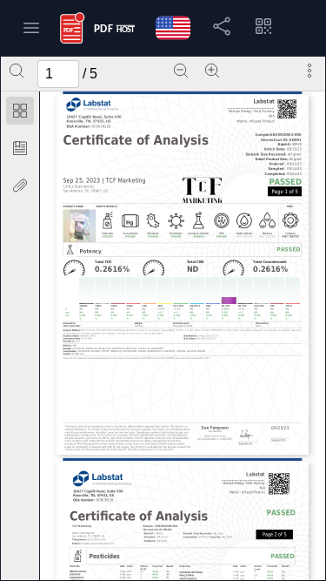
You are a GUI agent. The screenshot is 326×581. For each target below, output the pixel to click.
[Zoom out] (181, 70)
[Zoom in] (212, 70)
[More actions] (309, 70)
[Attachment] (20, 185)
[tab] (20, 113)
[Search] (16, 70)
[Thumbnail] (20, 111)
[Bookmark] (20, 148)
